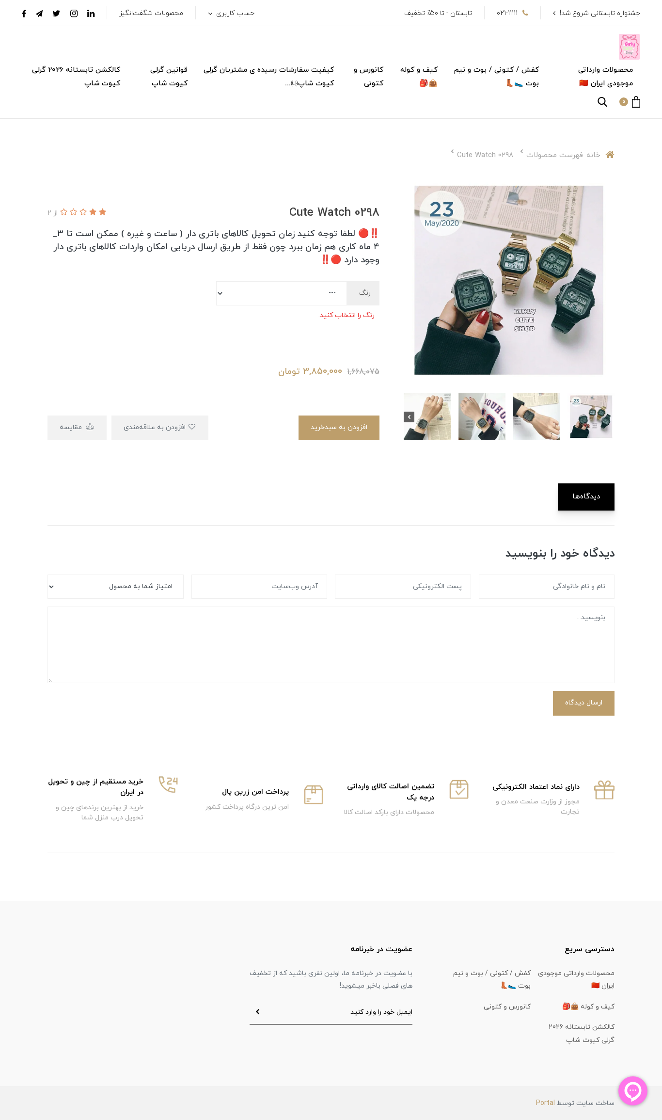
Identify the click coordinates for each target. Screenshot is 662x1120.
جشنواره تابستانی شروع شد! (600, 13)
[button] (629, 102)
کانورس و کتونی (368, 77)
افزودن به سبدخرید (339, 427)
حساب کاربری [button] (234, 13)
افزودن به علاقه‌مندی (156, 427)
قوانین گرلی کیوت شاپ (169, 77)
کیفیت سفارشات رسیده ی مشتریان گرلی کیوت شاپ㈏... (269, 77)
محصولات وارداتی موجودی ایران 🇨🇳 (605, 77)
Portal (545, 1103)
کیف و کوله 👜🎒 (419, 77)
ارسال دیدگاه (583, 702)
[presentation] (609, 417)
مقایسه (72, 427)
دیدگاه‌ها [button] (586, 497)
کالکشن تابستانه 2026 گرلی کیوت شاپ (76, 77)
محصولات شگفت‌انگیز (151, 13)
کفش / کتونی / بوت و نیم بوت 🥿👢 (496, 77)
